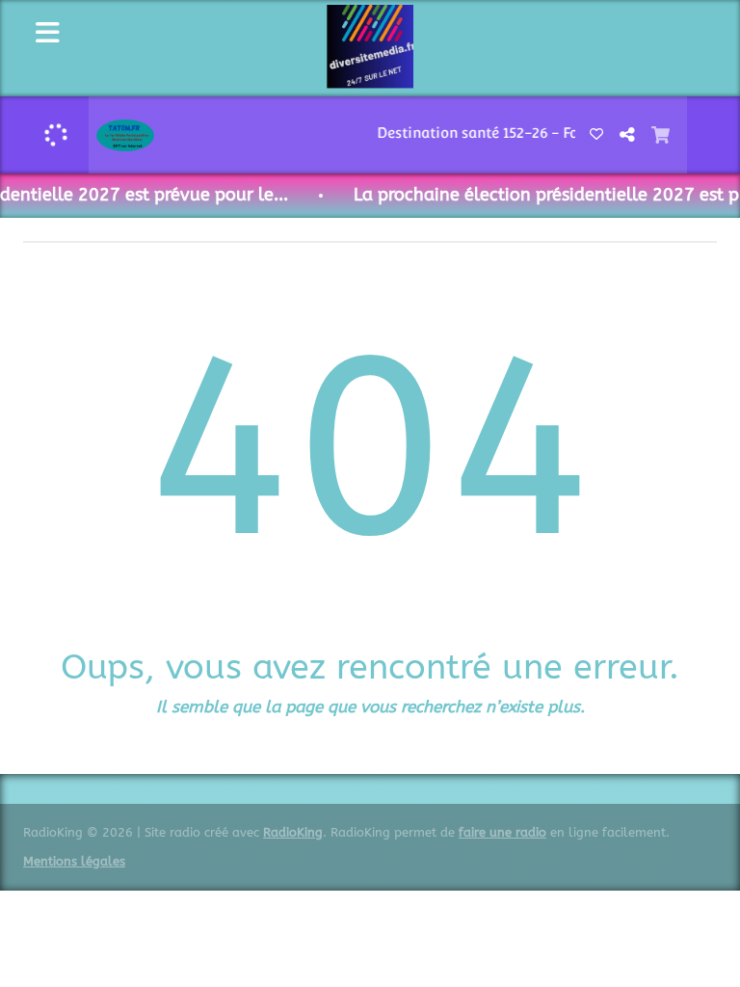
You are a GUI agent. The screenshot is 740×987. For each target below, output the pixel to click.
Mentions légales (74, 861)
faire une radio (502, 832)
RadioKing (293, 832)
